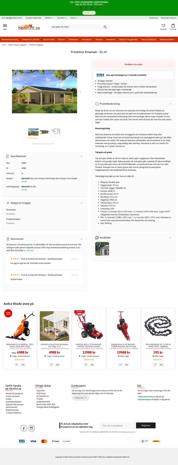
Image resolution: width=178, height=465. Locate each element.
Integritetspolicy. (128, 432)
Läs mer (30, 250)
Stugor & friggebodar (128, 39)
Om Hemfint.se (43, 396)
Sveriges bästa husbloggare (48, 407)
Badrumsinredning (10, 39)
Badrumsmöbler (167, 39)
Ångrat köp (41, 393)
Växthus (99, 39)
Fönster (61, 39)
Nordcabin (10, 214)
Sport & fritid (48, 39)
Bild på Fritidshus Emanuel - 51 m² (43, 144)
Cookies (40, 399)
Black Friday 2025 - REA (46, 404)
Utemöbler (110, 39)
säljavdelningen (144, 399)
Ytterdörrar (73, 39)
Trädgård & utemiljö (30, 39)
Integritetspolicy (43, 401)
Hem (4, 45)
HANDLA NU (89, 13)
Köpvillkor (41, 390)
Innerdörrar (87, 39)
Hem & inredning (149, 39)
